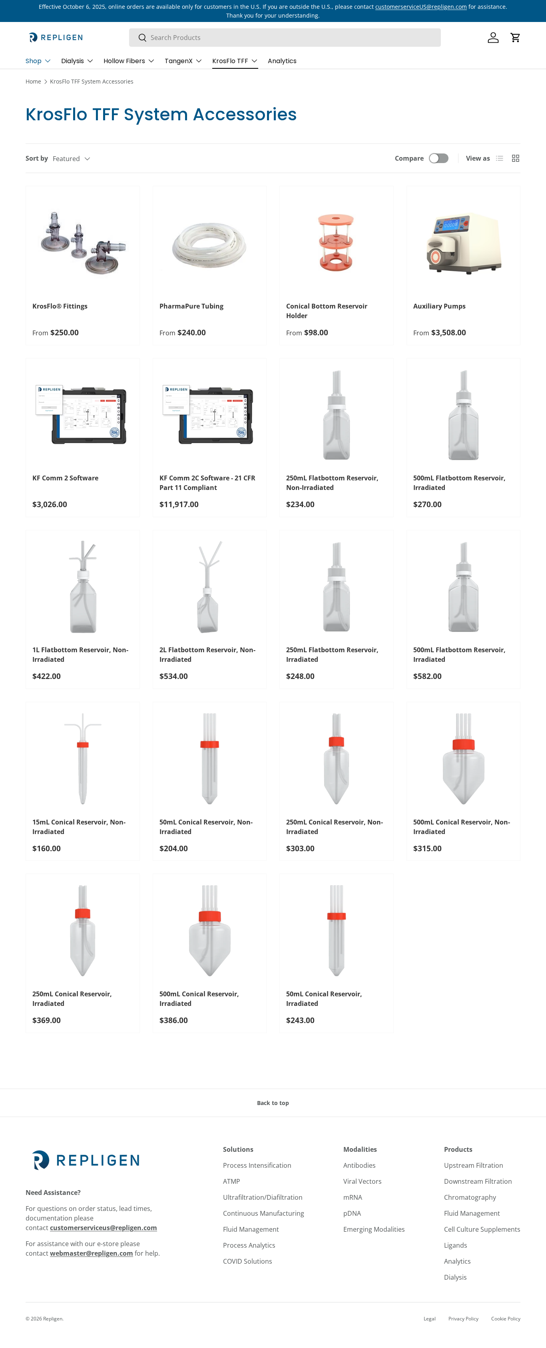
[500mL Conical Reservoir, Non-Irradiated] (463, 759)
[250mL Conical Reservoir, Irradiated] (82, 930)
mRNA (352, 1197)
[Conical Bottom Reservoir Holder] (336, 243)
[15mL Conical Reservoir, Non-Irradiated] (82, 759)
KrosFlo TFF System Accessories (92, 81)
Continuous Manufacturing (263, 1213)
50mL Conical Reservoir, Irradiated (324, 999)
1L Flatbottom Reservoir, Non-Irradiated (80, 654)
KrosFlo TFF (230, 61)
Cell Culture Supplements (482, 1229)
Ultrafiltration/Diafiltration (263, 1197)
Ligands (455, 1245)
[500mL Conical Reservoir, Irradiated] (209, 930)
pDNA (352, 1213)
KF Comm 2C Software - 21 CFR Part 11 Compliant (207, 483)
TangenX (179, 61)
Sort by (37, 158)
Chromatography (470, 1197)
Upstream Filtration (473, 1165)
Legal (430, 1318)
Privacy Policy (463, 1318)
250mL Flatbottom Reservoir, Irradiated (332, 654)
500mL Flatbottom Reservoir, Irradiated (459, 483)
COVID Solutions (247, 1261)
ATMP (231, 1181)
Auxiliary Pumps (439, 306)
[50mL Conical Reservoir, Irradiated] (336, 930)
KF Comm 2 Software (65, 478)
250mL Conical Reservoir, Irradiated (72, 999)
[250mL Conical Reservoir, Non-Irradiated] (336, 759)
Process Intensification (257, 1165)
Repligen (52, 1318)
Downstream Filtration (478, 1181)
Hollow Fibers (124, 61)
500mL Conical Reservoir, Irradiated (199, 999)
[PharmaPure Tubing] (209, 243)
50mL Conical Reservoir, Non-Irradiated (206, 827)
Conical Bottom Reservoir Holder (326, 311)
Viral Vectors (362, 1181)
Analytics (282, 61)
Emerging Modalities (374, 1229)
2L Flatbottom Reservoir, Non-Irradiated (207, 654)
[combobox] (285, 37)
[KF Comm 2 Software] (82, 415)
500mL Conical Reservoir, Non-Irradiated (461, 827)
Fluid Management (251, 1229)
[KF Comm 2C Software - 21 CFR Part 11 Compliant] (209, 415)
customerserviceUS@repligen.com (421, 6)
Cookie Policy (505, 1318)
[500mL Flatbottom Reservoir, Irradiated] (463, 415)
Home (33, 81)
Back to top (273, 1103)
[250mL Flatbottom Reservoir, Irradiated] (336, 587)
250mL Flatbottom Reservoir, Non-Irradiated (332, 483)
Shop (34, 61)
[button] (515, 37)
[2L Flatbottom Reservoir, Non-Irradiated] (209, 587)
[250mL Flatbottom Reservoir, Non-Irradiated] (336, 415)
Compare (409, 158)
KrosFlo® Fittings (60, 306)
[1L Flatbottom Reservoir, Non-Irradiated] (82, 587)
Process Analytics (249, 1245)
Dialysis (72, 61)
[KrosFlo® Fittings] (82, 243)
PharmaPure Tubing (191, 306)
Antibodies (359, 1165)
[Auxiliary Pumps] (463, 243)
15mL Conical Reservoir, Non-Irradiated (79, 827)
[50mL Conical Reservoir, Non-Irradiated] (209, 759)
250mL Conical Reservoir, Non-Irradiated (334, 827)
